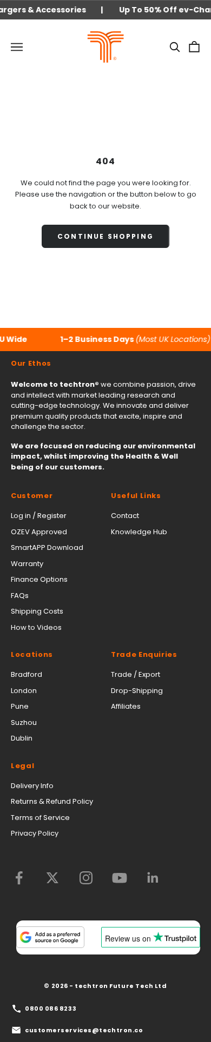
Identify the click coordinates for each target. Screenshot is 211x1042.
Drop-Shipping (137, 690)
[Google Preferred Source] (50, 937)
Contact (125, 515)
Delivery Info (32, 786)
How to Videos (36, 627)
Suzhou (24, 722)
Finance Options (39, 579)
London (24, 690)
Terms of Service (40, 817)
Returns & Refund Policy (52, 801)
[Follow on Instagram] (86, 878)
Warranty (27, 564)
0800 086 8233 (50, 1008)
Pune (20, 706)
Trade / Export (135, 674)
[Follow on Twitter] (52, 878)
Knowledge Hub (139, 532)
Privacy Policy (34, 833)
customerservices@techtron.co (84, 1030)
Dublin (21, 738)
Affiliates (126, 706)
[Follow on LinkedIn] (153, 878)
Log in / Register (39, 515)
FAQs (20, 595)
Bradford (26, 674)
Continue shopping (105, 236)
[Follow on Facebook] (19, 878)
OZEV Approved (39, 532)
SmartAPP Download (47, 547)
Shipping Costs (37, 611)
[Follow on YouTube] (119, 878)
